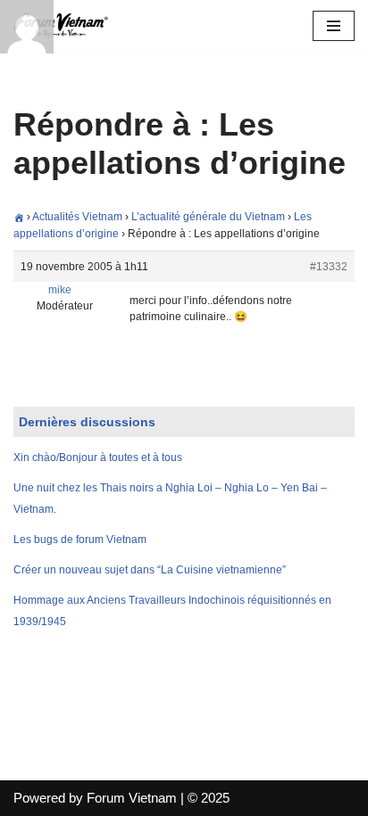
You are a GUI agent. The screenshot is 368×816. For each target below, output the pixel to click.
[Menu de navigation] (334, 26)
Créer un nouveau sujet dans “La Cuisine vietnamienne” (149, 570)
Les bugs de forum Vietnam (79, 539)
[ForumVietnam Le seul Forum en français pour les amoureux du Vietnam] (67, 25)
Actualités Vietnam (77, 216)
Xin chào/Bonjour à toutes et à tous (97, 457)
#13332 (328, 266)
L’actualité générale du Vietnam (208, 216)
